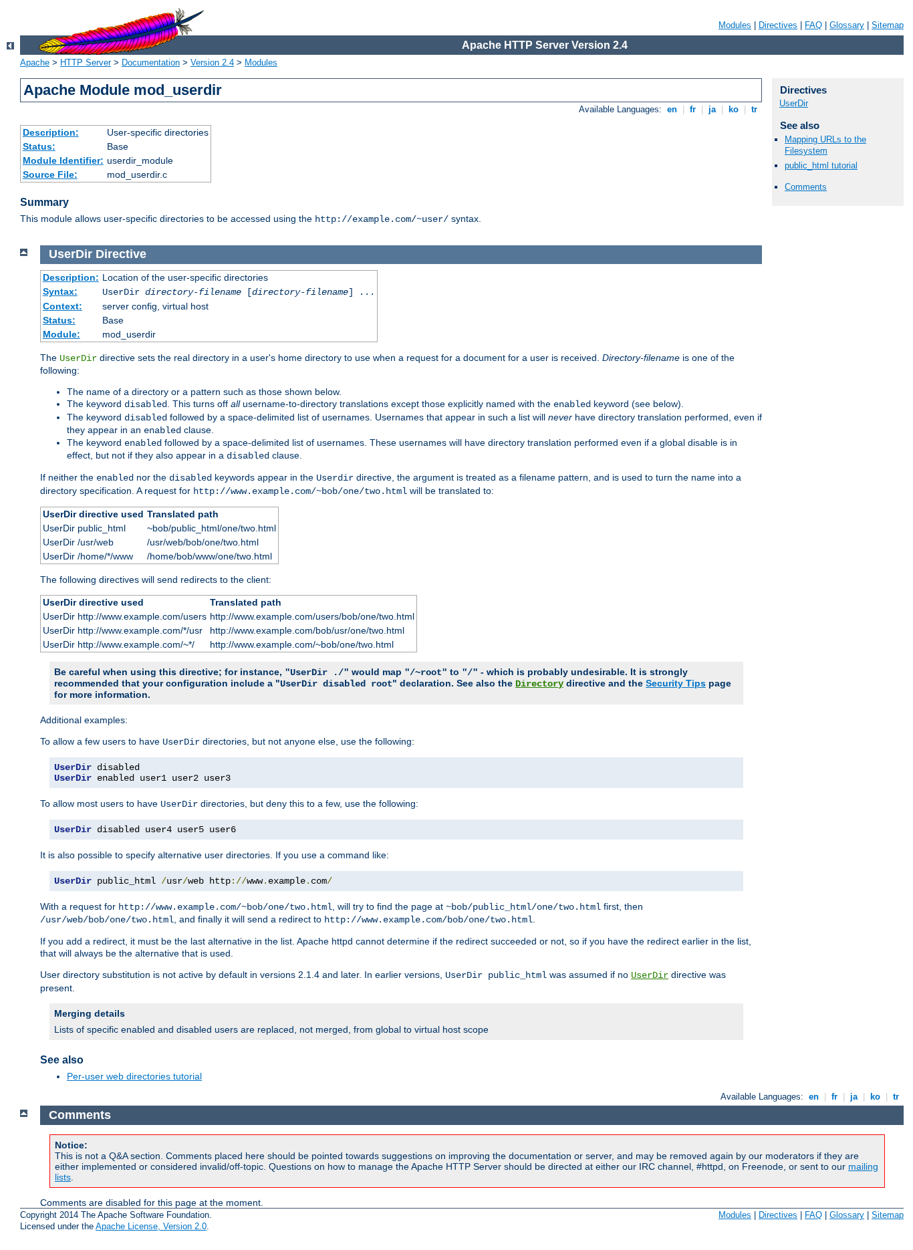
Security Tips (676, 683)
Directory (539, 683)
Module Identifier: (63, 160)
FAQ (813, 25)
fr (692, 109)
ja (712, 109)
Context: (62, 306)
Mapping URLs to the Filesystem (825, 145)
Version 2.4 (212, 62)
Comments (806, 187)
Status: (39, 146)
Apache (34, 62)
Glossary (846, 25)
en (672, 109)
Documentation (151, 62)
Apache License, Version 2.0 (151, 1226)
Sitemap (888, 25)
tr (754, 109)
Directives (778, 25)
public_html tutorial (821, 165)
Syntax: (60, 291)
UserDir (793, 103)
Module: (61, 334)
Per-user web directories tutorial (134, 1076)
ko (733, 109)
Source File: (50, 174)
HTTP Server (85, 62)
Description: (51, 132)
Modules (735, 25)
